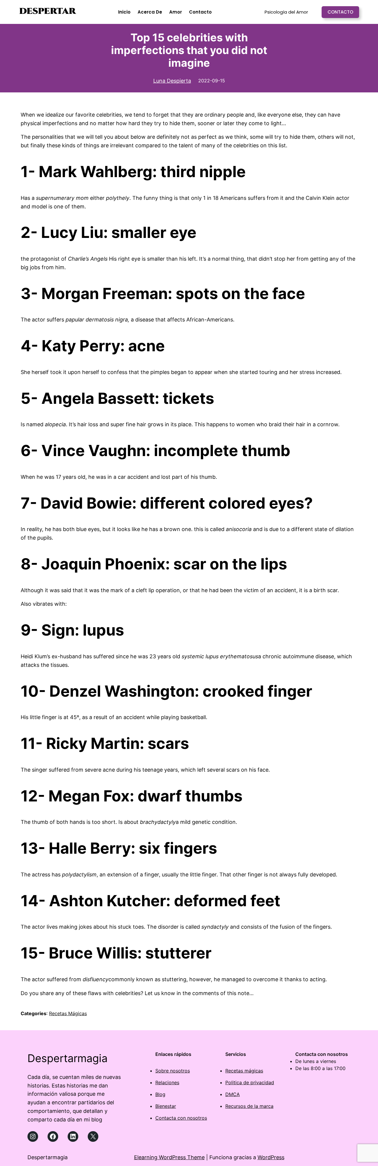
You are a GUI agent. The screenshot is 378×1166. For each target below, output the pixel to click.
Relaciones (167, 1082)
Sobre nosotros (172, 1071)
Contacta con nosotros (181, 1118)
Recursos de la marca (249, 1106)
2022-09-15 (211, 81)
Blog (160, 1094)
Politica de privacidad (249, 1082)
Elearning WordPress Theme (169, 1157)
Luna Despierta (172, 81)
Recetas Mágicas (68, 1013)
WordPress (271, 1157)
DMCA (232, 1094)
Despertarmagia (67, 1058)
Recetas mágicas (244, 1071)
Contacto (340, 12)
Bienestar (165, 1106)
